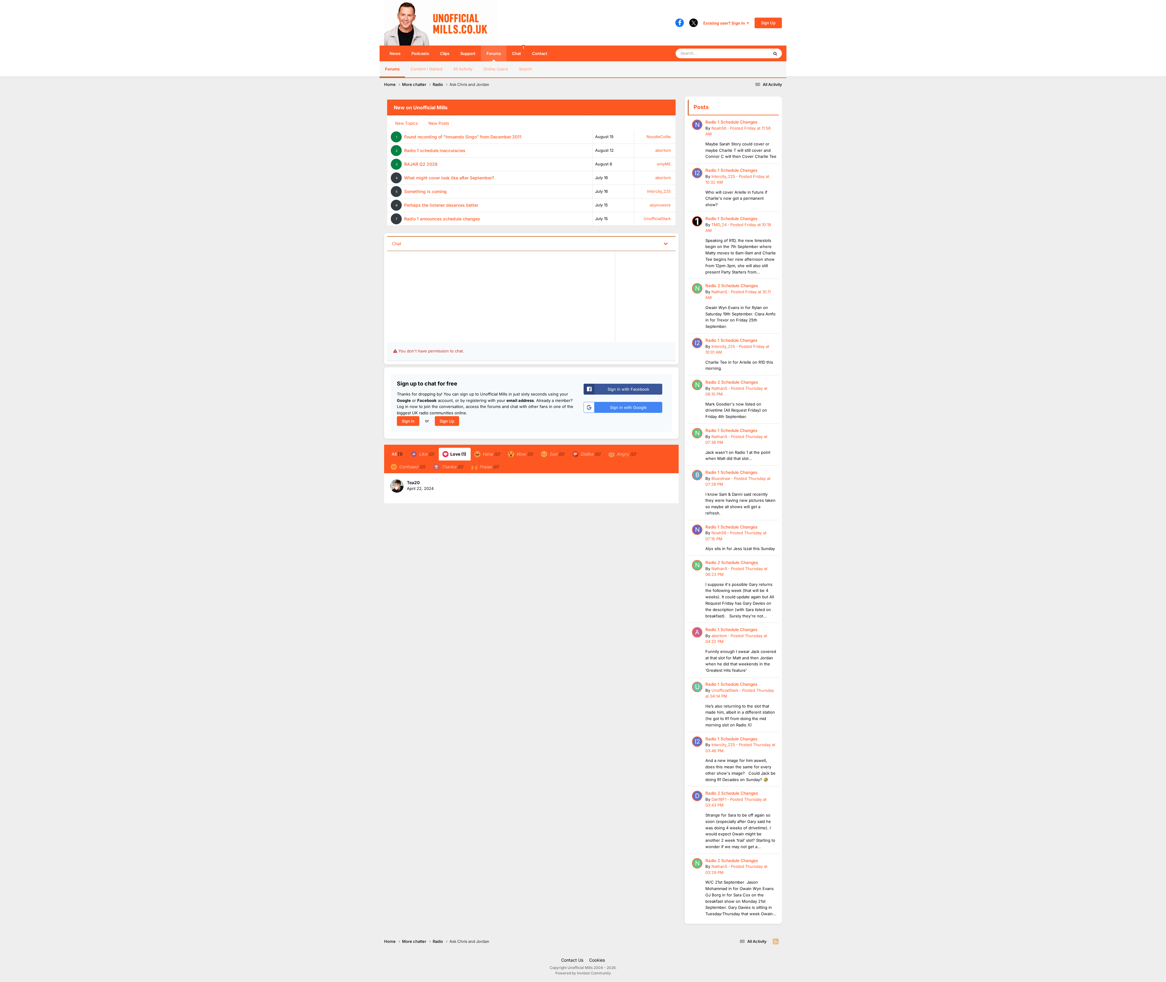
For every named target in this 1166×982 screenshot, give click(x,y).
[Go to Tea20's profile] (397, 486)
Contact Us (572, 960)
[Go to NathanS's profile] (697, 288)
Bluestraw (720, 478)
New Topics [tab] (406, 123)
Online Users (495, 68)
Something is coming (425, 191)
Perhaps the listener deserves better (441, 205)
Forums (493, 53)
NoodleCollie (658, 136)
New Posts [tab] (438, 123)
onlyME (664, 163)
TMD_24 (719, 224)
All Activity (462, 68)
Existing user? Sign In (725, 23)
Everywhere (749, 53)
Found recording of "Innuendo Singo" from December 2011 (462, 136)
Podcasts (420, 53)
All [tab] (397, 454)
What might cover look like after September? (449, 177)
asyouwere (660, 204)
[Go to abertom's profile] (697, 632)
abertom (663, 150)
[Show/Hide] (665, 243)
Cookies (597, 960)
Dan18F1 (718, 799)
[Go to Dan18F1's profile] (697, 796)
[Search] (775, 53)
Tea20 (413, 482)
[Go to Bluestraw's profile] (697, 475)
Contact (539, 53)
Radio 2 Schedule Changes (731, 285)
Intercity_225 (659, 191)
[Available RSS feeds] (775, 941)
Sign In (408, 421)
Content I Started (426, 68)
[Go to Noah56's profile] (697, 125)
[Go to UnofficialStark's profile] (697, 687)
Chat (518, 51)
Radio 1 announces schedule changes (442, 218)
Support (468, 53)
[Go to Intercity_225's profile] (697, 173)
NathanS (719, 291)
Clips (444, 53)
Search (525, 68)
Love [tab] (457, 454)
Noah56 (718, 128)
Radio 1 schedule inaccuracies (434, 150)
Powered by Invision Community (583, 973)
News (395, 53)
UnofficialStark (657, 218)
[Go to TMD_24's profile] (697, 221)
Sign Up (768, 22)
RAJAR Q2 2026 (421, 164)
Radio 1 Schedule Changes (731, 122)
